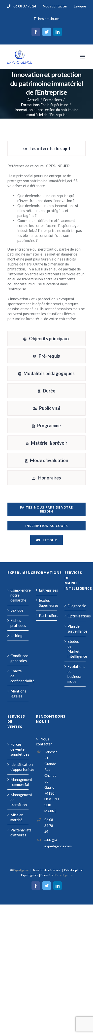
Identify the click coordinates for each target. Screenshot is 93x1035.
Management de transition (18, 799)
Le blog (16, 635)
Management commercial (18, 782)
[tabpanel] (46, 244)
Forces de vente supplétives (18, 749)
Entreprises (47, 590)
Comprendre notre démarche (18, 595)
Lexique (16, 610)
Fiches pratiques (18, 623)
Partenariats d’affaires (18, 832)
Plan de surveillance (75, 628)
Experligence (64, 875)
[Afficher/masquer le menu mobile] (83, 56)
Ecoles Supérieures (47, 602)
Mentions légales (18, 693)
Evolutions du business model (75, 674)
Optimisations (75, 616)
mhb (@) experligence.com (50, 843)
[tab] (46, 148)
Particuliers (47, 615)
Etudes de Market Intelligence (75, 648)
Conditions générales (18, 658)
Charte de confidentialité (18, 676)
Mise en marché (16, 817)
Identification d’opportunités (18, 767)
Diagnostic (75, 606)
